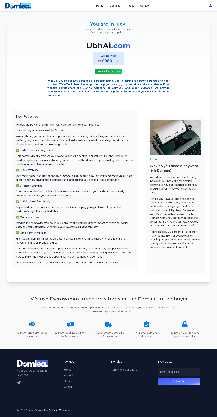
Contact (144, 5)
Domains (115, 5)
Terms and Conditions (124, 369)
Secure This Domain (108, 71)
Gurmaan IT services (59, 410)
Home (99, 5)
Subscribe (179, 381)
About (130, 5)
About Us (70, 375)
